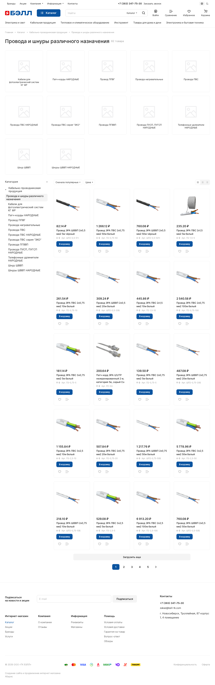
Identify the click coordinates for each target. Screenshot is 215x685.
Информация (79, 616)
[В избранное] (59, 251)
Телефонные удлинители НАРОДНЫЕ (23, 259)
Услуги (9, 636)
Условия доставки (114, 626)
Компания (44, 616)
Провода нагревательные (24, 225)
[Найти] (143, 13)
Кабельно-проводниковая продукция (24, 189)
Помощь (109, 616)
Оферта (206, 664)
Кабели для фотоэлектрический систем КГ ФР (25, 207)
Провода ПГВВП (18, 244)
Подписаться (124, 598)
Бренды (9, 631)
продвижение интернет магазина (42, 673)
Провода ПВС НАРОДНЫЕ (24, 234)
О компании (45, 622)
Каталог (9, 622)
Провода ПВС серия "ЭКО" (24, 239)
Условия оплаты (113, 622)
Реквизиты (77, 622)
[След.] (156, 567)
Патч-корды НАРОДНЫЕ (23, 215)
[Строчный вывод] (202, 182)
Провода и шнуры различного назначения (25, 197)
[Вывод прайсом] (207, 182)
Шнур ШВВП (15, 265)
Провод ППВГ (16, 220)
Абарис (9, 676)
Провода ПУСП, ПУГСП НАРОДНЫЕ (22, 251)
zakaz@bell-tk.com (170, 607)
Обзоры (108, 641)
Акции (8, 626)
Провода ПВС (16, 229)
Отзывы (42, 626)
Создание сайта (13, 673)
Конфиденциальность (185, 664)
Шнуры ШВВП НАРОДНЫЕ (24, 270)
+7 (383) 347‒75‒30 (130, 3)
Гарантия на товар (114, 631)
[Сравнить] (67, 251)
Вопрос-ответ (112, 636)
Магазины (76, 626)
